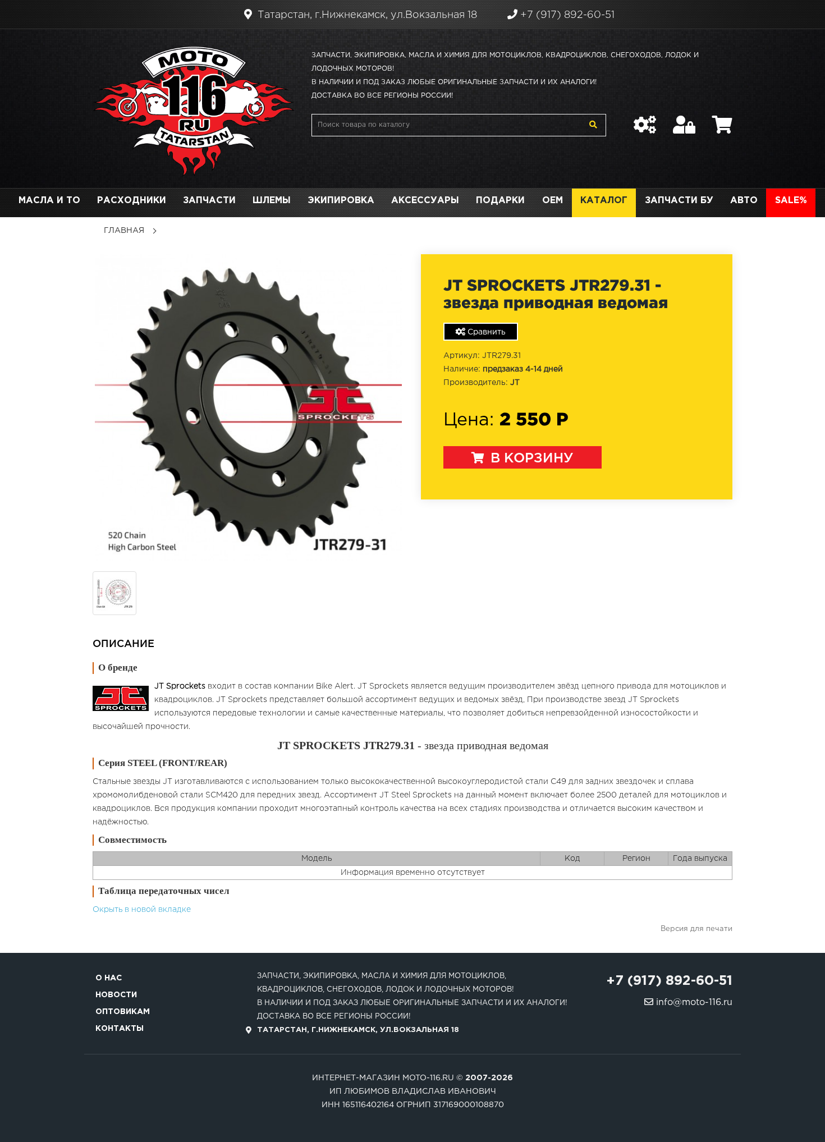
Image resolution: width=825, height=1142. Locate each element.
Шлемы (272, 200)
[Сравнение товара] (645, 119)
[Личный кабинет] (684, 119)
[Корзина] (722, 119)
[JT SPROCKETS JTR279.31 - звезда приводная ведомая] (248, 407)
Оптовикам (122, 1011)
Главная (124, 230)
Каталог (603, 200)
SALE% (791, 200)
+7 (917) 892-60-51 (566, 15)
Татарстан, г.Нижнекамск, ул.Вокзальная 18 (366, 15)
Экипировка (341, 200)
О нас (108, 978)
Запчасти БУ (679, 200)
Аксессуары (425, 200)
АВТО (744, 200)
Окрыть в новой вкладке (142, 909)
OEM (552, 200)
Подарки (500, 200)
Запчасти (209, 200)
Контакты (119, 1028)
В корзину (530, 458)
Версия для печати (696, 929)
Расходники (131, 200)
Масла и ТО (49, 200)
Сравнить (485, 332)
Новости (116, 995)
